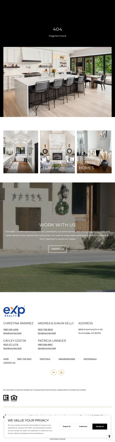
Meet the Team (24, 359)
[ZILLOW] (61, 372)
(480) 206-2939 (10, 329)
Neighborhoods (67, 359)
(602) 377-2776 (10, 344)
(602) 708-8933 (45, 329)
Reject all (66, 426)
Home (6, 359)
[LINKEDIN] (54, 372)
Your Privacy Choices (57, 439)
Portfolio (45, 359)
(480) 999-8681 (45, 344)
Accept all (100, 426)
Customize (83, 426)
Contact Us (9, 363)
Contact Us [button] (58, 249)
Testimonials (89, 359)
